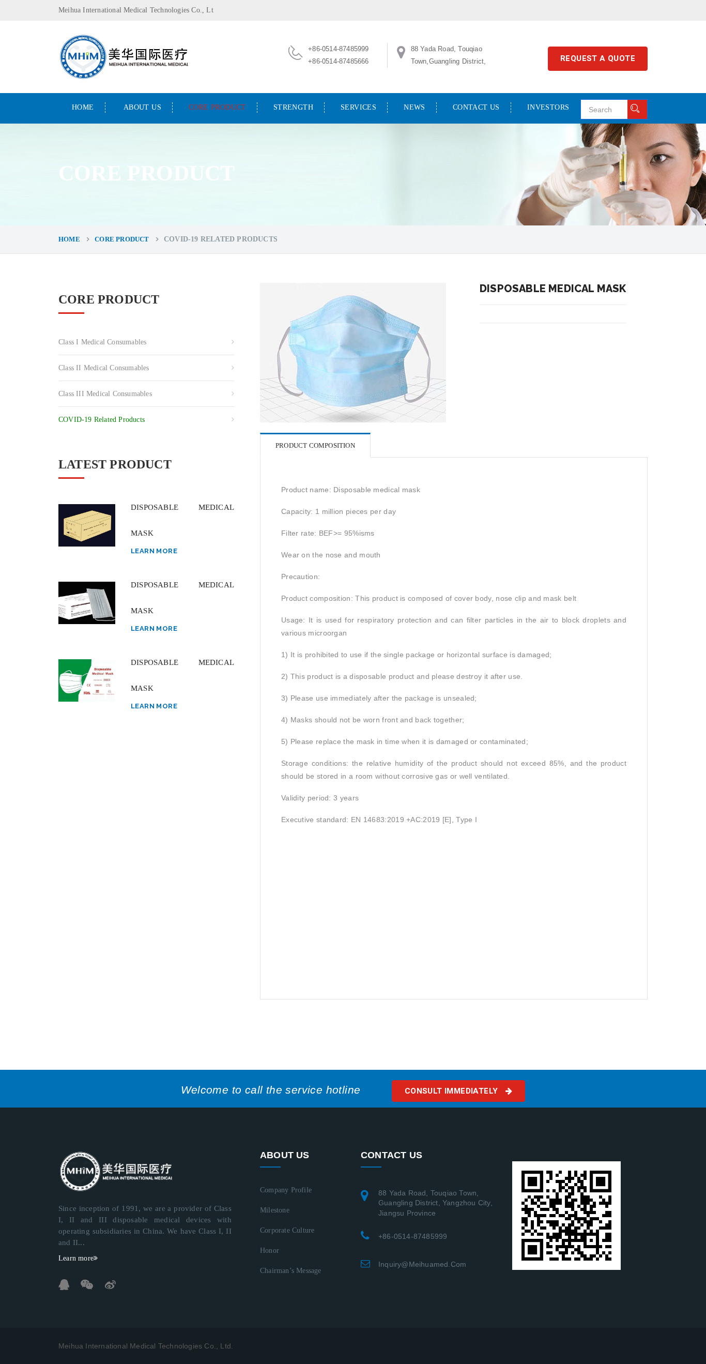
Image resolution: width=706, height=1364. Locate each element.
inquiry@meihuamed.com (422, 1264)
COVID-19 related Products (101, 419)
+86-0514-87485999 (412, 1236)
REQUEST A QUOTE (597, 58)
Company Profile (286, 1190)
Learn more (154, 551)
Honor (269, 1250)
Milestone (274, 1210)
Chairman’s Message (290, 1271)
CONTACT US (476, 107)
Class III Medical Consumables (105, 394)
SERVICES (358, 107)
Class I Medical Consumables (102, 342)
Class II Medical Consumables (103, 368)
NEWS (414, 107)
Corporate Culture (287, 1230)
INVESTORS (548, 107)
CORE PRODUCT (217, 107)
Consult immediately (452, 1091)
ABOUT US (142, 107)
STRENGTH (293, 107)
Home (83, 107)
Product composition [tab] (315, 445)
